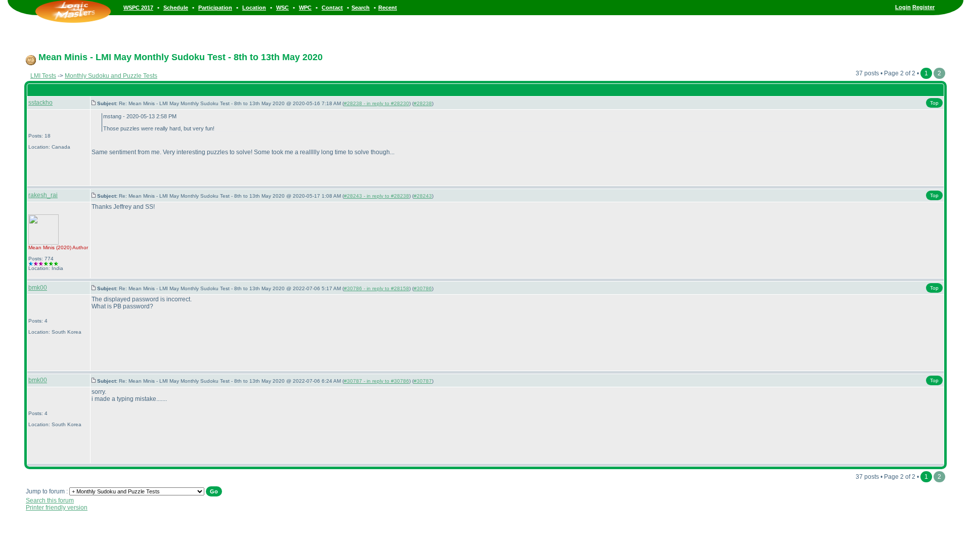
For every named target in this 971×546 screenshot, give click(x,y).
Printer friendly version (56, 507)
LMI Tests (43, 75)
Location (254, 8)
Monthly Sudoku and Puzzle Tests (111, 75)
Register (923, 7)
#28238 (423, 103)
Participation (215, 8)
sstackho (40, 102)
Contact (332, 8)
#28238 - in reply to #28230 (376, 103)
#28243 (423, 196)
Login (903, 7)
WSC (282, 8)
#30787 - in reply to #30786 (376, 381)
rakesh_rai (43, 195)
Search (360, 8)
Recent (387, 8)
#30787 (423, 381)
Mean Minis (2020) (49, 247)
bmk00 (37, 287)
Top (934, 103)
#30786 (423, 288)
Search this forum (50, 500)
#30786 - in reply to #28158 (376, 288)
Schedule (175, 8)
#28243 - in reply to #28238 (376, 196)
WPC (305, 8)
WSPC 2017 (138, 8)
